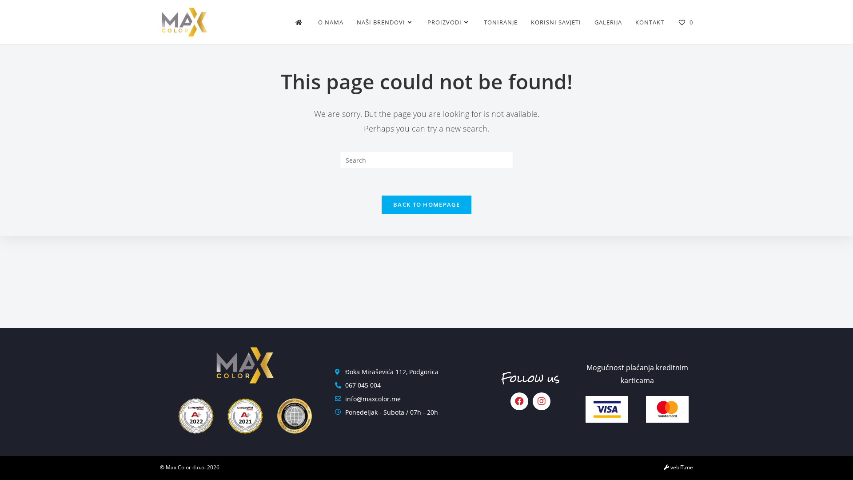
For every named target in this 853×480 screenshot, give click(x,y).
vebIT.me (681, 467)
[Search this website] (426, 159)
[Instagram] (541, 401)
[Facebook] (519, 401)
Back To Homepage (426, 204)
